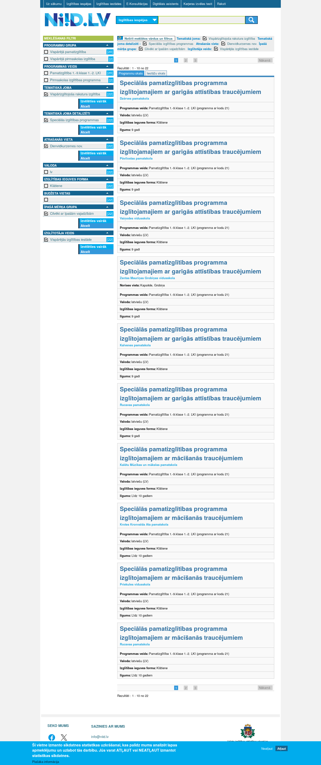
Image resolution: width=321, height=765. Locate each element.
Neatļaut (267, 748)
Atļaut (281, 748)
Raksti (221, 3)
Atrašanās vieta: (207, 43)
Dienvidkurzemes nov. (66, 146)
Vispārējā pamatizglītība (68, 51)
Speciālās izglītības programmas (74, 119)
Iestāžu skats (156, 73)
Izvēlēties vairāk (93, 101)
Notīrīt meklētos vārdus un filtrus (148, 38)
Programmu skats (131, 73)
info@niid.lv (100, 736)
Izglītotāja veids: (200, 49)
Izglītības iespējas (79, 3)
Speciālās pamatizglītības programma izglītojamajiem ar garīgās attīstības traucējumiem (190, 87)
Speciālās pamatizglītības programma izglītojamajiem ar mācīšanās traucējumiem (181, 453)
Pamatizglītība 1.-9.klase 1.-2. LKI (75, 72)
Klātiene (56, 185)
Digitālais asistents (166, 3)
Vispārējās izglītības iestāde (71, 239)
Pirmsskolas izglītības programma (75, 80)
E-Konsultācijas (137, 3)
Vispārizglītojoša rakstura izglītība (75, 94)
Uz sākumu (54, 3)
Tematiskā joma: (188, 38)
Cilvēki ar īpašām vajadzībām (72, 213)
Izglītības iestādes (108, 3)
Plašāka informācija (45, 762)
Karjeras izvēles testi (198, 3)
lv (51, 171)
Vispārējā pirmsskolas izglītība (72, 58)
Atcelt (85, 106)
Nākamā (264, 60)
